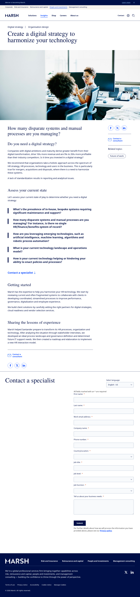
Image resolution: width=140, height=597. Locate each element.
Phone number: (80, 439)
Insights (44, 15)
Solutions (32, 15)
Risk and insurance (21, 7)
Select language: (113, 380)
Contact (121, 15)
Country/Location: (81, 451)
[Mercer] (14, 15)
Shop (54, 15)
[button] (134, 2)
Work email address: (82, 417)
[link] (10, 365)
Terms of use (10, 585)
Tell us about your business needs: (88, 496)
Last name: (78, 405)
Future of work (117, 156)
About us (74, 15)
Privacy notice (22, 585)
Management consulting (78, 7)
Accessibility (34, 585)
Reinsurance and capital (39, 7)
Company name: (80, 428)
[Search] (133, 15)
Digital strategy (15, 27)
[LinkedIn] (132, 572)
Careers (63, 15)
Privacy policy (106, 531)
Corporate (9, 7)
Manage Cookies (60, 585)
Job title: (77, 462)
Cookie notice (46, 585)
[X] (126, 572)
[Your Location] (128, 15)
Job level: (77, 473)
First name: (78, 394)
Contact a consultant (17, 355)
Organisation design (38, 27)
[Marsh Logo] (17, 562)
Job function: (79, 485)
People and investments (58, 7)
